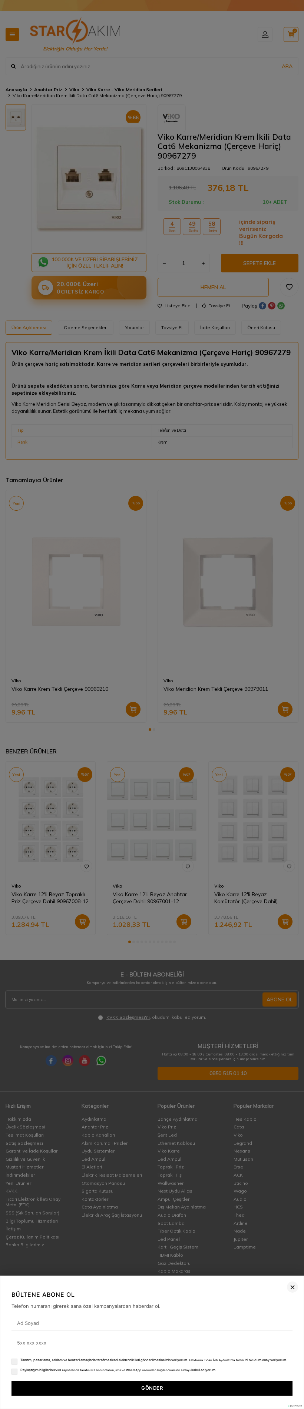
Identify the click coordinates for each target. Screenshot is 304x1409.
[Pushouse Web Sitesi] (294, 1406)
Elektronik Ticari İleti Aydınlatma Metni (216, 1360)
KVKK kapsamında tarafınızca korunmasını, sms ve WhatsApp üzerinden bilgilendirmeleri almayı (122, 1370)
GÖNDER (152, 1388)
